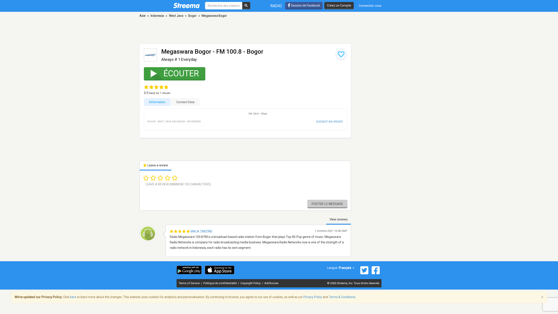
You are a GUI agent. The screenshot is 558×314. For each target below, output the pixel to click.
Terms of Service (189, 283)
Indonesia (157, 15)
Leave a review (157, 165)
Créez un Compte (339, 5)
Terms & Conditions (342, 297)
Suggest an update (329, 121)
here (73, 297)
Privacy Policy (312, 297)
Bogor (192, 15)
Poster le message (327, 204)
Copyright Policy (250, 283)
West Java (176, 15)
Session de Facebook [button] (305, 5)
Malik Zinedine (202, 231)
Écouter (181, 73)
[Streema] (186, 5)
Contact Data (185, 102)
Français (345, 268)
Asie (143, 15)
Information (157, 102)
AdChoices (271, 283)
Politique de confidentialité (220, 283)
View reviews (339, 219)
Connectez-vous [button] (370, 5)
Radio (276, 5)
